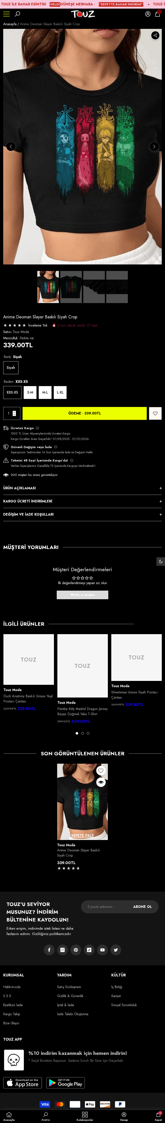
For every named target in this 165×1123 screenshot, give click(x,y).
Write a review (82, 594)
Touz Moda (21, 331)
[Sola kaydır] (10, 146)
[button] (17, 14)
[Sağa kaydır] (154, 146)
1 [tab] (77, 733)
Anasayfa (10, 24)
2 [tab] (82, 733)
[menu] (6, 14)
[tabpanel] (29, 673)
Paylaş (155, 35)
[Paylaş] (155, 35)
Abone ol (142, 906)
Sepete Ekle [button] (82, 835)
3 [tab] (88, 733)
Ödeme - (84, 413)
